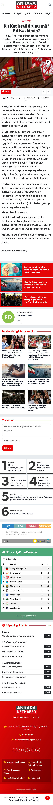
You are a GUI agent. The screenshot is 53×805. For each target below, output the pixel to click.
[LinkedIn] (29, 750)
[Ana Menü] (3, 5)
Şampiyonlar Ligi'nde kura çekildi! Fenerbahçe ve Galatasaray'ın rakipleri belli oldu (44, 468)
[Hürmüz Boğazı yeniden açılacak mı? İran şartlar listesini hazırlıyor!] (39, 371)
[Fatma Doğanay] (8, 317)
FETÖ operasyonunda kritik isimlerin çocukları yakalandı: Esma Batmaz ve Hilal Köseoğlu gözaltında (39, 355)
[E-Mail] (19, 321)
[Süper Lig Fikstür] (49, 625)
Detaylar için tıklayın (26, 616)
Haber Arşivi (36, 778)
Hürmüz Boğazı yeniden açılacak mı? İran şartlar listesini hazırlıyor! (39, 381)
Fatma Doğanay (11, 98)
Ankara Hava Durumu (16, 762)
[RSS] (38, 750)
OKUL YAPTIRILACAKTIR (21, 514)
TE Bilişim (33, 790)
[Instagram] (24, 750)
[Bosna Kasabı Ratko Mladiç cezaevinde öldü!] (13, 397)
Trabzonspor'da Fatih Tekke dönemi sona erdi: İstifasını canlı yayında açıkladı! (18, 483)
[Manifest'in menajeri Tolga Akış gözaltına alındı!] (39, 397)
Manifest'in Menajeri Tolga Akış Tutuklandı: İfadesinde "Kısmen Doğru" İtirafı (24, 800)
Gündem (6, 13)
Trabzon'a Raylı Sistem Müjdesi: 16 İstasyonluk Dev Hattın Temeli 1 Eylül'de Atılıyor (44, 483)
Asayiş (17, 13)
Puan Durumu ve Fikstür (12, 771)
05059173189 (28, 735)
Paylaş (7, 91)
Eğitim (27, 13)
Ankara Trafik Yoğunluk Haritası (35, 763)
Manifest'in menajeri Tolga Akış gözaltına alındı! (37, 408)
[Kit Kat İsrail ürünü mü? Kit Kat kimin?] (26, 72)
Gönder (8, 448)
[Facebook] (15, 750)
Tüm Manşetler (37, 770)
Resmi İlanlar (16, 510)
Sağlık (48, 13)
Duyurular (43, 477)
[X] (19, 750)
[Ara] (50, 5)
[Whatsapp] (33, 750)
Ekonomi (37, 13)
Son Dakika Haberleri (15, 778)
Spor (39, 462)
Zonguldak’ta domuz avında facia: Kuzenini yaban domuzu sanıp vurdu (31, 498)
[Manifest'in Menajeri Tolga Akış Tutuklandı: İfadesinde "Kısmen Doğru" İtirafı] (13, 342)
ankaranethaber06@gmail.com (28, 740)
